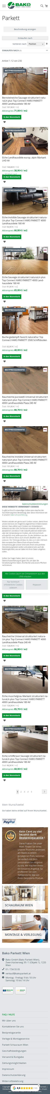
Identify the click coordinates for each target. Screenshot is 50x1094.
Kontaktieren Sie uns (13, 1026)
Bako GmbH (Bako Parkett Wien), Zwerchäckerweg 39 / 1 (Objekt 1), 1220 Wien (26, 962)
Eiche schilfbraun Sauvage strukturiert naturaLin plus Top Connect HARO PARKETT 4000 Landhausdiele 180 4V (24, 759)
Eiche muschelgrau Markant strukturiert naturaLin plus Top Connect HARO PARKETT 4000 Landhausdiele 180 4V (25, 699)
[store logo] (19, 5)
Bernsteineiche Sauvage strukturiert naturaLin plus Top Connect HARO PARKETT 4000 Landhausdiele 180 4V (24, 100)
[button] (4, 121)
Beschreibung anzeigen (25, 29)
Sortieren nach (19, 44)
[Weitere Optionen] (9, 821)
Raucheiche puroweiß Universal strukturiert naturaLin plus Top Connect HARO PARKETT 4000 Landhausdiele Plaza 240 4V (25, 400)
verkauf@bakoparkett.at (18, 973)
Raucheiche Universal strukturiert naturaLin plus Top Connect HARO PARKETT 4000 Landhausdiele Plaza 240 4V (24, 639)
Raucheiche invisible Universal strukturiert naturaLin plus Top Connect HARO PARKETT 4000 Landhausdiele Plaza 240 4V (24, 459)
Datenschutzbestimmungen (35, 504)
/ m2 (9, 174)
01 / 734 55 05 (13, 969)
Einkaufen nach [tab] (25, 38)
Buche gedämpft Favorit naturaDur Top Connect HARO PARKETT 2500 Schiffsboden (24, 339)
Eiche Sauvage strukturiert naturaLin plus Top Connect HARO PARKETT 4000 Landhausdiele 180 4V (23, 280)
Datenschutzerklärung (18, 515)
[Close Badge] (38, 1085)
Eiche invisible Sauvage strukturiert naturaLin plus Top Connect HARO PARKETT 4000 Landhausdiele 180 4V (24, 220)
